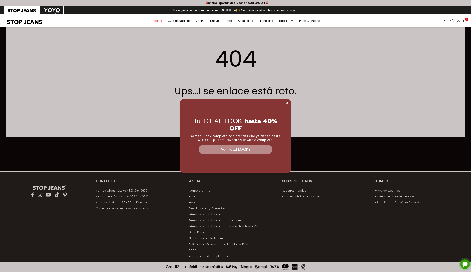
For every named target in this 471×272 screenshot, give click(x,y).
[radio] (22, 10)
